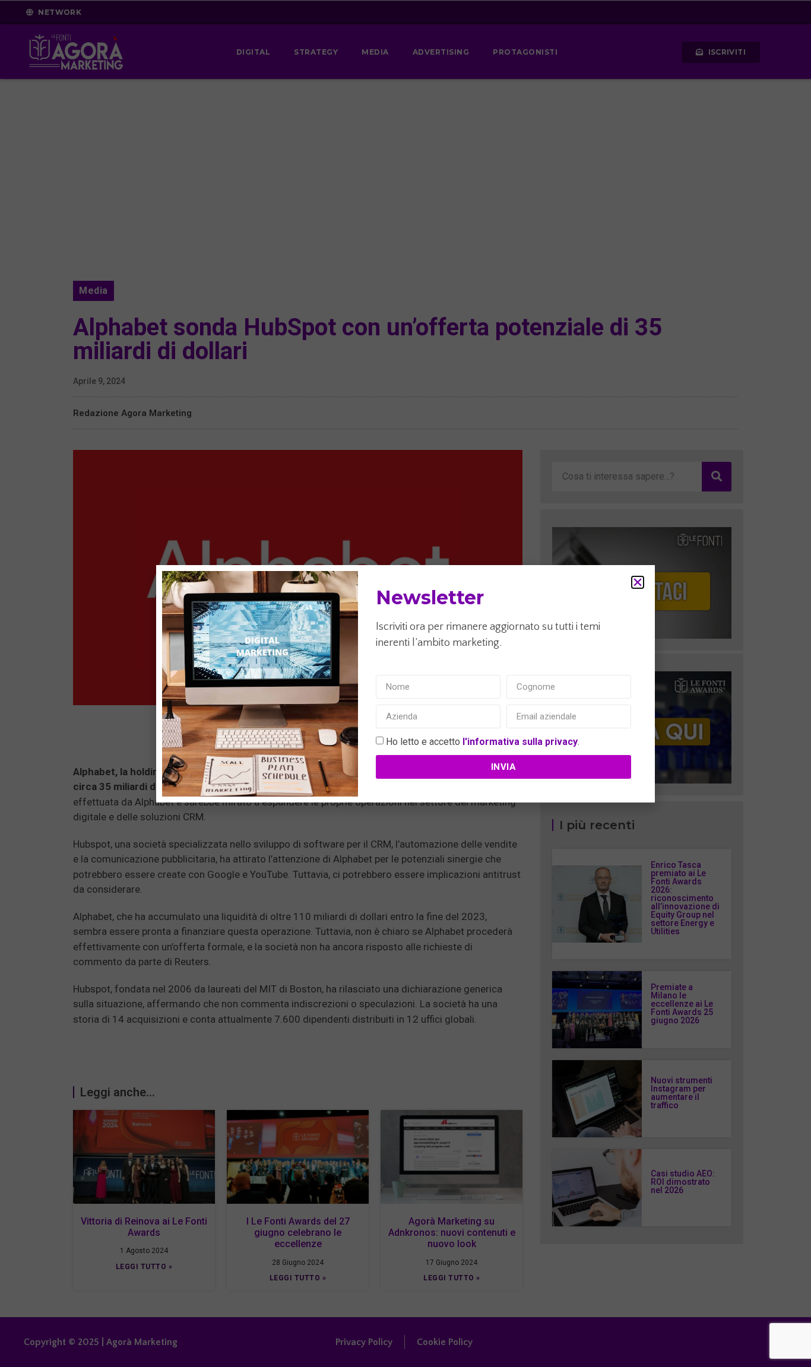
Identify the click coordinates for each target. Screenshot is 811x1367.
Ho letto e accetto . (482, 741)
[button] (637, 582)
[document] (405, 683)
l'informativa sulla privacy (520, 741)
